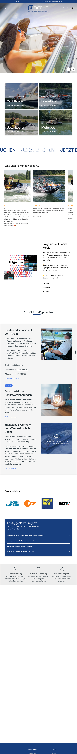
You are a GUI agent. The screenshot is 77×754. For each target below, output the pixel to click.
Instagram (46, 283)
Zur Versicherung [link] (11, 417)
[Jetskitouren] (38, 62)
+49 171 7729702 (19, 374)
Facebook (46, 287)
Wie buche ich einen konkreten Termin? (20, 551)
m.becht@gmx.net (16, 365)
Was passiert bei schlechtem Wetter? (19, 546)
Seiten (54, 749)
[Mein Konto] (67, 8)
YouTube (46, 292)
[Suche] (63, 8)
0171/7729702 (22, 369)
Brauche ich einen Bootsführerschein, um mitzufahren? (25, 536)
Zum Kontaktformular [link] (12, 378)
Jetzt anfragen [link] (9, 468)
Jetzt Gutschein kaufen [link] (15, 105)
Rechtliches (32, 749)
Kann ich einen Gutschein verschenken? (20, 541)
